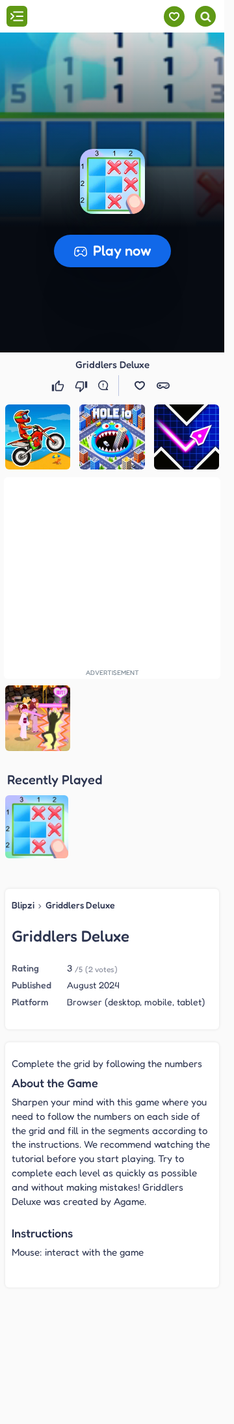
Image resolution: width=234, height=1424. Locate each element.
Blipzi (23, 904)
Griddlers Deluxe (80, 904)
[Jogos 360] (83, 17)
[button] (112, 181)
